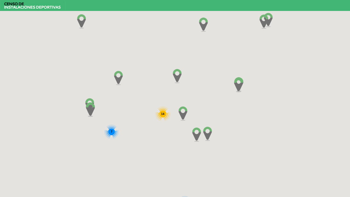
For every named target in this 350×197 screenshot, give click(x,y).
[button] (81, 21)
